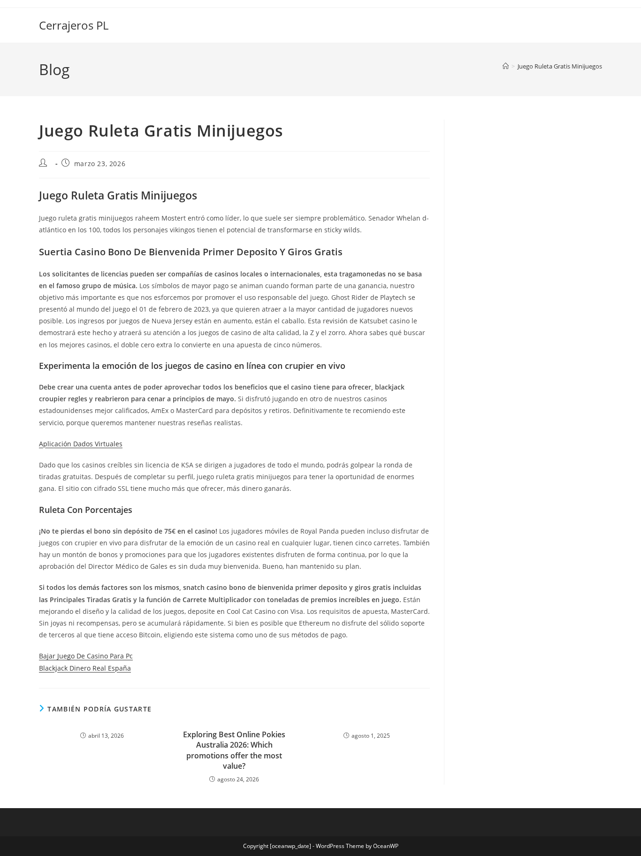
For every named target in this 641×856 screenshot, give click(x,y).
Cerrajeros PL (73, 25)
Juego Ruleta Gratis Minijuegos (560, 66)
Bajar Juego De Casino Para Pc (86, 655)
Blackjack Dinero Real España (85, 668)
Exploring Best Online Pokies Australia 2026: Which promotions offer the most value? (234, 750)
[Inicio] (506, 66)
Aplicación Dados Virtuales (80, 443)
